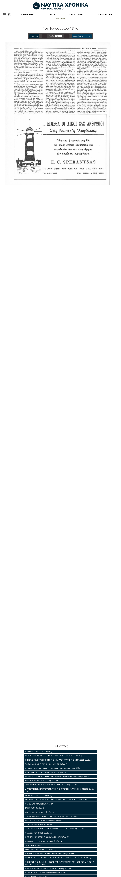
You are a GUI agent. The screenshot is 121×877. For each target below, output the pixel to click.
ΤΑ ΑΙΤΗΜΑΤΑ (35, 845)
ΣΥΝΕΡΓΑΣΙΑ (34, 808)
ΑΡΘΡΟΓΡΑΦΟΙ (76, 14)
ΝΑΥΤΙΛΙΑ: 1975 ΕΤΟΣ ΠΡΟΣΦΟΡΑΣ (43, 820)
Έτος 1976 (34, 36)
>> (67, 36)
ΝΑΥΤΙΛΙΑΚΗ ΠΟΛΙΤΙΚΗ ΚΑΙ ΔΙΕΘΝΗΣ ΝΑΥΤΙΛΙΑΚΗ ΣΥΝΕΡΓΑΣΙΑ (53, 756)
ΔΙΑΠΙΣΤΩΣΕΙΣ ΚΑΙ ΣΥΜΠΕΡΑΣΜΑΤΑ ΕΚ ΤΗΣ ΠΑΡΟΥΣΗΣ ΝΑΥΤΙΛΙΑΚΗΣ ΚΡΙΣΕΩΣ (59, 790)
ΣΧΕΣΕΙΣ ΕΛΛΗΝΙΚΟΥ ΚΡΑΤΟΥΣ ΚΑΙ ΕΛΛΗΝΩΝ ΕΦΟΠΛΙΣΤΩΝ (53, 816)
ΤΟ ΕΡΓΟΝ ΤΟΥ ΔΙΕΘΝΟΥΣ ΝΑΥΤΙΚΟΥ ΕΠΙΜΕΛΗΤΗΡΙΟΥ (51, 785)
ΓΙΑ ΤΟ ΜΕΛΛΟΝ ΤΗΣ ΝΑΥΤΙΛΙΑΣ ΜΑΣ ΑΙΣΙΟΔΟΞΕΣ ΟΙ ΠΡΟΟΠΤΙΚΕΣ (56, 800)
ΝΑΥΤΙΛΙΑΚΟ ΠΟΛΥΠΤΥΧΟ (39, 812)
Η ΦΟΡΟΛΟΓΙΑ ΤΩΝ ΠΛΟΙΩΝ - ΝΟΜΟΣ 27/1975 (48, 868)
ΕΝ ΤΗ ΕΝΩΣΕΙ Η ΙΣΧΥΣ (38, 795)
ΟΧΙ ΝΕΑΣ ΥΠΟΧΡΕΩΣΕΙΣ (39, 804)
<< (44, 36)
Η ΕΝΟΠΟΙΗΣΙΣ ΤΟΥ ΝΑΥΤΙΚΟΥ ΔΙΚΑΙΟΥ (45, 873)
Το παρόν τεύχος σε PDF (81, 36)
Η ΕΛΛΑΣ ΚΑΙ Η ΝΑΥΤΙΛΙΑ (38, 751)
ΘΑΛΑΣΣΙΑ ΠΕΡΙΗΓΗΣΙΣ (38, 833)
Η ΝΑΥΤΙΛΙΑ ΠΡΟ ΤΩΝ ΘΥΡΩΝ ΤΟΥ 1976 (45, 772)
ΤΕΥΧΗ (52, 14)
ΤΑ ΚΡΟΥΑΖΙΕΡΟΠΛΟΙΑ (38, 824)
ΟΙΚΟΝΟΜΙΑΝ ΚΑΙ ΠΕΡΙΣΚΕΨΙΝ (41, 781)
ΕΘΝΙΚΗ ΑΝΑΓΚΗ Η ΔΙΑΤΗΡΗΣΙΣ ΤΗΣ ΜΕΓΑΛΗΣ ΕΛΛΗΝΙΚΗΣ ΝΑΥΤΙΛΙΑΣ (57, 776)
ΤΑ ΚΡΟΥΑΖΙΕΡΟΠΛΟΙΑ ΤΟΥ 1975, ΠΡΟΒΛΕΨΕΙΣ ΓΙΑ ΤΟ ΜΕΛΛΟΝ (54, 829)
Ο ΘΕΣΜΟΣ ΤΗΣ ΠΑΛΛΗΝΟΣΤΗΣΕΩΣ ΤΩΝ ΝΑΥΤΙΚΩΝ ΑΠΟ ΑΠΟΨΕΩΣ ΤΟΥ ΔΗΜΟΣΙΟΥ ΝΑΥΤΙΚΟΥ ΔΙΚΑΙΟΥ (59, 863)
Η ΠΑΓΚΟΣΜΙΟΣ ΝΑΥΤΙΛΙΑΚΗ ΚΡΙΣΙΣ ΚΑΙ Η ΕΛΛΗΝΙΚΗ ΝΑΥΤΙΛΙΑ (54, 768)
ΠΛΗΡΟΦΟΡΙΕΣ (27, 14)
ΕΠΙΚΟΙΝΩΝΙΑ (105, 14)
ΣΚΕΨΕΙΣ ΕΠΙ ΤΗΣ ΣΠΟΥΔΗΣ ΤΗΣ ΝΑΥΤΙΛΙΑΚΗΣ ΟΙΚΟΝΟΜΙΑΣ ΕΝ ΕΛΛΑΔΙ (58, 858)
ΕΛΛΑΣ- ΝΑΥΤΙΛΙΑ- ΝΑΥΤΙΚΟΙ (40, 849)
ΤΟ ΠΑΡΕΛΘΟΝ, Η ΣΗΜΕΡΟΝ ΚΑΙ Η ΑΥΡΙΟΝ (46, 764)
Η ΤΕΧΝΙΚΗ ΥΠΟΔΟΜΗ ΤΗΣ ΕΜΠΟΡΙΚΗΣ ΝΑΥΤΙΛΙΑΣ (49, 853)
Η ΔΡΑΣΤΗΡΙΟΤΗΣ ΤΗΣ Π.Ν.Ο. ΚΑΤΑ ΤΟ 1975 (47, 837)
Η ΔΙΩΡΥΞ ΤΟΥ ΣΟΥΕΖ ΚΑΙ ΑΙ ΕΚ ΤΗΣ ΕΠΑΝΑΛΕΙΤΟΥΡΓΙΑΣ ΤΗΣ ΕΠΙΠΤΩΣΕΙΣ (58, 760)
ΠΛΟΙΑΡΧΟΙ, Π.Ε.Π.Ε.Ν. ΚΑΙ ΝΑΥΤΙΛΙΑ (43, 841)
